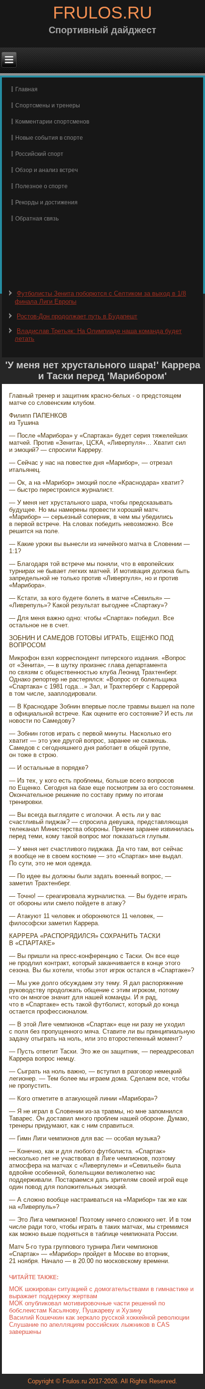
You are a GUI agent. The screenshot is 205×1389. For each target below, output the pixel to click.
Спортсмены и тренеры (47, 105)
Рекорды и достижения (46, 202)
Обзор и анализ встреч (46, 170)
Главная (26, 89)
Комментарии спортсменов (52, 121)
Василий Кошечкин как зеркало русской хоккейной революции (99, 1317)
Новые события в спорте (49, 137)
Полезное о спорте (41, 186)
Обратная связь (37, 218)
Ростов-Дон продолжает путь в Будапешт (77, 316)
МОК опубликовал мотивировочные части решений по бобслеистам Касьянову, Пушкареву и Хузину (87, 1307)
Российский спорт (39, 154)
